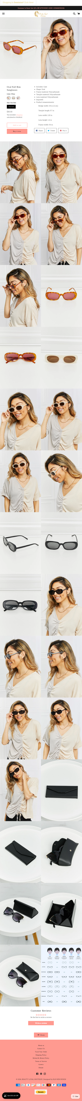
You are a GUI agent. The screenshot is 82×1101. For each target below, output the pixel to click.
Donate (41, 1067)
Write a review (41, 1023)
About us (41, 1045)
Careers (41, 1064)
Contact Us (41, 1048)
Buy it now (17, 131)
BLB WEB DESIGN (59, 1079)
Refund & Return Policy (41, 1058)
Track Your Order (41, 1052)
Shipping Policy (41, 1055)
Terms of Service (41, 1061)
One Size (11, 106)
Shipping (19, 115)
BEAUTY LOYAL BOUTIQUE (32, 1079)
